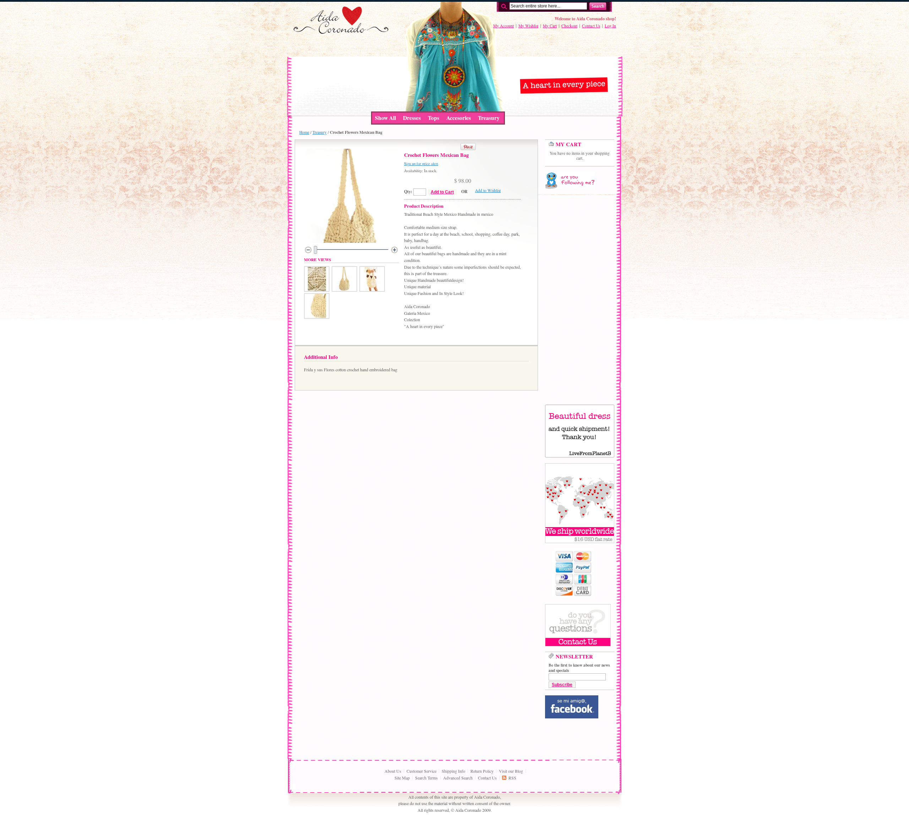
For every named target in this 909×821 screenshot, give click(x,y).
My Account (503, 25)
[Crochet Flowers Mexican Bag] (317, 290)
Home (304, 132)
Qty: (408, 191)
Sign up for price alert (421, 163)
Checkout (569, 25)
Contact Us (591, 25)
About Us (393, 771)
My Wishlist (528, 25)
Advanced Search (458, 778)
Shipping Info (453, 771)
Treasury (319, 132)
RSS (512, 778)
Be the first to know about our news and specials (579, 667)
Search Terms (426, 778)
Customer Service (421, 771)
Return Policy (482, 771)
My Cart (550, 25)
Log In (610, 25)
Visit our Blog (511, 771)
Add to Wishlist (488, 190)
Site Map (402, 778)
